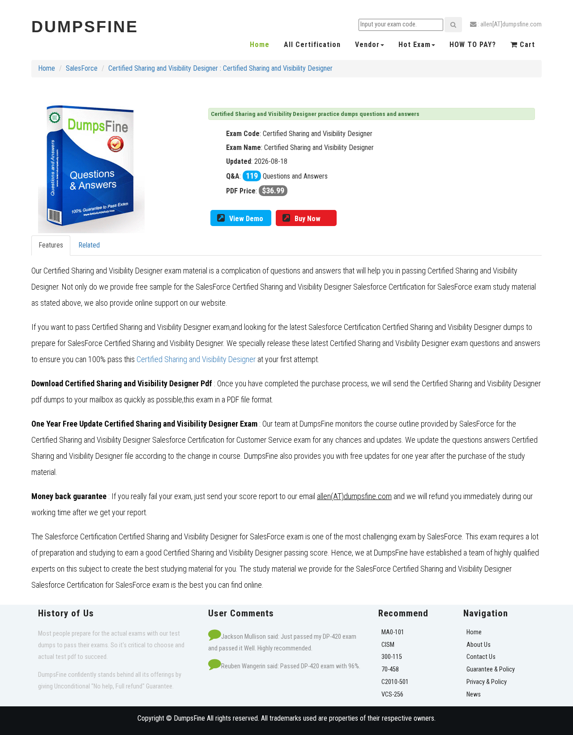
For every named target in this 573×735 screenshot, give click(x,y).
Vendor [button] (367, 44)
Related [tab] (89, 245)
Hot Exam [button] (414, 44)
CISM (387, 645)
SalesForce (82, 68)
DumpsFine (84, 26)
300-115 (391, 657)
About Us (478, 645)
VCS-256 (392, 694)
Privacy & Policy (486, 682)
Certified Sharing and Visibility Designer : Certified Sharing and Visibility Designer (220, 68)
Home (259, 44)
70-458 (390, 669)
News (473, 694)
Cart (526, 44)
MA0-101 (392, 632)
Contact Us (481, 657)
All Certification (312, 44)
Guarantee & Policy (490, 669)
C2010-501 (395, 682)
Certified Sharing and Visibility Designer (196, 359)
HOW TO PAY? (472, 44)
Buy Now (308, 218)
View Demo (246, 218)
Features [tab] (50, 245)
